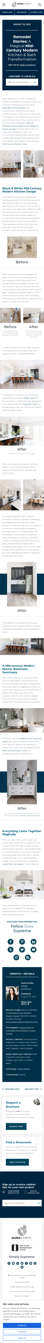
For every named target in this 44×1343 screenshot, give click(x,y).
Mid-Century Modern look (14, 750)
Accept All (22, 1325)
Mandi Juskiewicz (28, 65)
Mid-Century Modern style (14, 144)
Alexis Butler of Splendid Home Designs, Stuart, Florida (21, 1030)
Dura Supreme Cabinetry (22, 5)
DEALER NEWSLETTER (33, 1192)
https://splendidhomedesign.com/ (22, 1022)
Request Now (16, 1126)
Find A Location (17, 1162)
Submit (38, 1203)
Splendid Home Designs (13, 108)
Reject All (22, 1338)
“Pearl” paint (30, 398)
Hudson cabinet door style (30, 815)
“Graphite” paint (30, 404)
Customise (22, 1332)
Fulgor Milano (23, 1069)
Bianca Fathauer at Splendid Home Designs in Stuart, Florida (20, 126)
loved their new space (12, 864)
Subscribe (34, 82)
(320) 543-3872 (24, 1282)
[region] (22, 1321)
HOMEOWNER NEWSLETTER (13, 1192)
